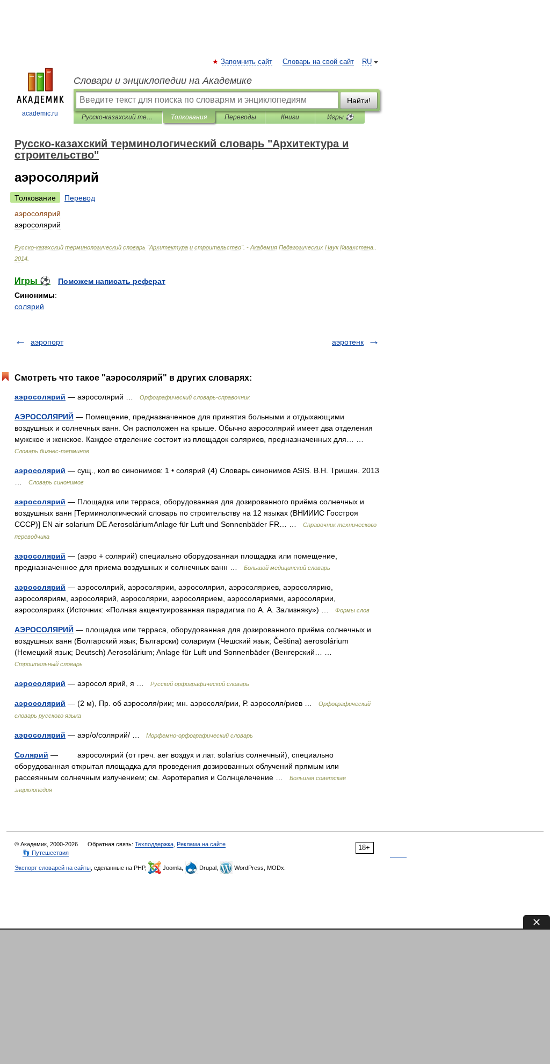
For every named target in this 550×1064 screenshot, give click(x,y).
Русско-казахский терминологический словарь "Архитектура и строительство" (118, 117)
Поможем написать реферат (111, 281)
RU (367, 62)
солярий (29, 306)
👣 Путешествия (46, 852)
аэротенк (348, 342)
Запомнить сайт (247, 62)
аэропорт (47, 342)
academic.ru (40, 113)
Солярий (31, 755)
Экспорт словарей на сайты (53, 868)
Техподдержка (154, 844)
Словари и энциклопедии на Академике (163, 80)
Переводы (240, 117)
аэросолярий (40, 396)
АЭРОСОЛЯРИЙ (44, 416)
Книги (290, 117)
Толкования (189, 117)
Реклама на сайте (201, 844)
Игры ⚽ (340, 117)
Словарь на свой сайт (318, 62)
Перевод (79, 198)
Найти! (359, 100)
